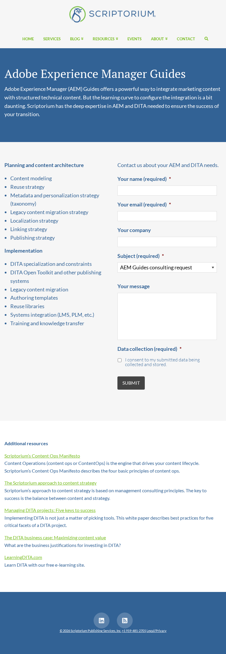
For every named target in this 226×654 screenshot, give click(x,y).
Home (28, 39)
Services (52, 39)
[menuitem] (28, 38)
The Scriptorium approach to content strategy (50, 483)
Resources (103, 39)
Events (134, 39)
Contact (186, 39)
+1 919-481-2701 (134, 631)
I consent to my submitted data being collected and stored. (162, 362)
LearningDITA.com (23, 557)
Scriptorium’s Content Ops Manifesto (42, 455)
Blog (75, 39)
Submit (131, 383)
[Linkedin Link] (101, 620)
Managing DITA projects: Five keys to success (50, 510)
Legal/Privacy (157, 631)
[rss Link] (125, 620)
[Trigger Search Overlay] (204, 38)
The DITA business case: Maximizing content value (55, 537)
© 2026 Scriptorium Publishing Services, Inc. (90, 631)
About (157, 39)
